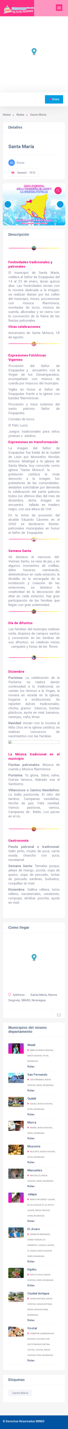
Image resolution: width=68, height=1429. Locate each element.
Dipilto (31, 1269)
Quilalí (31, 1098)
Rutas (20, 114)
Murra (31, 1122)
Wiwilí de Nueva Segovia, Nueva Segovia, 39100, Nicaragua (40, 1055)
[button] (21, 219)
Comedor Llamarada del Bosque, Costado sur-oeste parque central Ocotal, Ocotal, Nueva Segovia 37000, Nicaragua (40, 1344)
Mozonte (33, 1146)
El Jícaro (33, 1229)
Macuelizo (34, 1170)
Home (7, 114)
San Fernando (37, 1074)
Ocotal (32, 1328)
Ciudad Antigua (38, 1293)
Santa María (20, 1393)
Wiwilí (31, 1045)
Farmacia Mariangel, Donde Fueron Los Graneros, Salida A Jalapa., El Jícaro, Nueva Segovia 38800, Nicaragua (41, 1245)
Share (55, 99)
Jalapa (32, 1194)
